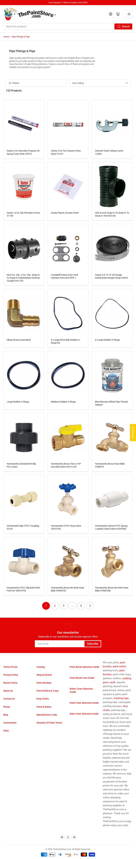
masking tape (121, 698)
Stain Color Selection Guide (84, 713)
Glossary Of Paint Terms (49, 722)
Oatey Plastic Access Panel (65, 212)
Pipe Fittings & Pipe (21, 36)
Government (9, 722)
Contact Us (9, 698)
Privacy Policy (10, 675)
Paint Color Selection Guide (84, 702)
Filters (15, 83)
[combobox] (68, 26)
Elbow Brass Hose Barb (19, 340)
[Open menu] (129, 14)
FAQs (6, 730)
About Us (8, 690)
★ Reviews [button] (133, 433)
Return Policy (10, 682)
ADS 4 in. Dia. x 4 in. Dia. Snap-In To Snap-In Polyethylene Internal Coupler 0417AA (23, 277)
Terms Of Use (10, 667)
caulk (112, 682)
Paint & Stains (43, 706)
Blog (5, 714)
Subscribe (92, 643)
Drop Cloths (42, 698)
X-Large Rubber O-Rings (107, 340)
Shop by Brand (44, 675)
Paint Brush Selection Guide (84, 667)
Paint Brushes (43, 682)
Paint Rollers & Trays (47, 690)
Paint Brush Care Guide (82, 678)
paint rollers (119, 666)
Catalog (40, 667)
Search (126, 26)
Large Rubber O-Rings (18, 401)
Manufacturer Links (46, 714)
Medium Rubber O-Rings (63, 401)
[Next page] (90, 605)
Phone (6, 706)
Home (6, 36)
